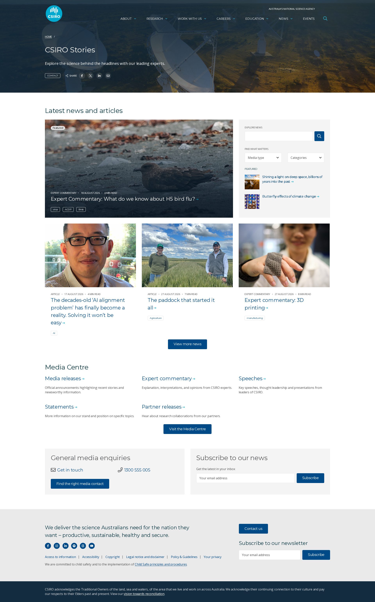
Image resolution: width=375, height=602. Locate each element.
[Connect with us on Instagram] (57, 546)
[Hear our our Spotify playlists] (74, 546)
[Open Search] (325, 18)
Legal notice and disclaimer (145, 557)
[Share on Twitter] (91, 76)
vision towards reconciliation (144, 594)
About (126, 19)
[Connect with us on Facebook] (48, 546)
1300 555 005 (137, 469)
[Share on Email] (108, 76)
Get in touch (70, 469)
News (283, 19)
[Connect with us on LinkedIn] (65, 546)
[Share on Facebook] (82, 76)
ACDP (68, 209)
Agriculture (155, 318)
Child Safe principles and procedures (161, 564)
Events (309, 19)
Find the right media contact (80, 484)
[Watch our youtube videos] (92, 546)
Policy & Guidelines (184, 557)
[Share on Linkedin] (99, 76)
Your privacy (212, 557)
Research (154, 19)
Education (254, 19)
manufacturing (255, 318)
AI (54, 333)
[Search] (319, 136)
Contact (52, 75)
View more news (187, 344)
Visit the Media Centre (187, 429)
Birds (81, 209)
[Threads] (83, 546)
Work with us (190, 19)
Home (48, 36)
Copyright (112, 557)
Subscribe (310, 478)
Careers (224, 19)
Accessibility (90, 557)
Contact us (253, 529)
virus (55, 209)
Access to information (60, 557)
